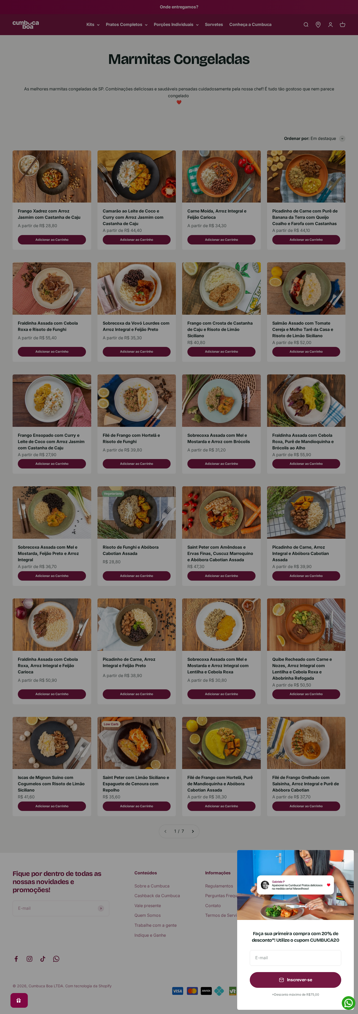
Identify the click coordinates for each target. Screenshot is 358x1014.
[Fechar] (342, 860)
